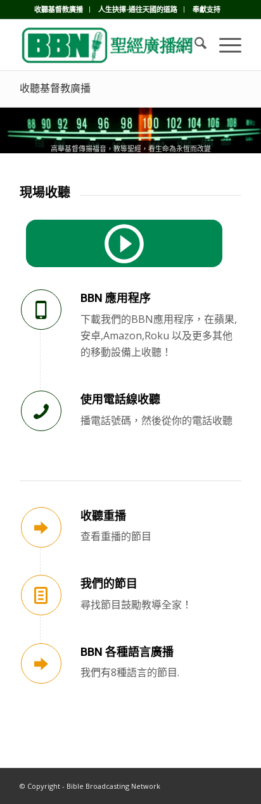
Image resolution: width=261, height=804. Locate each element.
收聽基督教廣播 (58, 9)
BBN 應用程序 (115, 298)
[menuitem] (59, 9)
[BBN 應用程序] (41, 309)
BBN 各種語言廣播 (127, 651)
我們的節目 (108, 583)
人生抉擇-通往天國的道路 (137, 9)
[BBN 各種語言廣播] (41, 663)
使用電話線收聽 (120, 399)
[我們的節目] (41, 595)
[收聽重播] (41, 527)
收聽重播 (103, 515)
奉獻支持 (206, 9)
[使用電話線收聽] (41, 411)
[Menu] (224, 45)
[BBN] (108, 45)
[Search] (194, 45)
